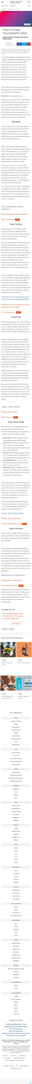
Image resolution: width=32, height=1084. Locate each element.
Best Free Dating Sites (16, 1031)
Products (16, 977)
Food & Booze (16, 730)
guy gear (11, 629)
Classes (16, 971)
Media (16, 1002)
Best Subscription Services (16, 969)
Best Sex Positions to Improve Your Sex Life (16, 1033)
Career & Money (16, 721)
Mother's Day (16, 955)
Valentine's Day (16, 958)
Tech (16, 742)
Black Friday (16, 745)
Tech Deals (16, 899)
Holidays (16, 952)
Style (16, 802)
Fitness (16, 825)
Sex (16, 749)
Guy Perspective (16, 999)
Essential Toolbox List (11, 618)
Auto (16, 870)
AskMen (16, 2)
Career (16, 907)
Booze (16, 985)
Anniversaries (16, 943)
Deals (16, 887)
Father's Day (16, 949)
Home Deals (16, 893)
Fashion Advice (16, 808)
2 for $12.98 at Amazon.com (11, 524)
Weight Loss (16, 837)
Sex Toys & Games (16, 758)
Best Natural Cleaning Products (23, 697)
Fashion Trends (16, 811)
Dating (16, 724)
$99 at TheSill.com (7, 219)
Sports (16, 1008)
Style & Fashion (16, 739)
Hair (16, 792)
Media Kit (5, 1055)
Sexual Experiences (16, 761)
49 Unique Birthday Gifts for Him (16, 1024)
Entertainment (16, 727)
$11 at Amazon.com (8, 312)
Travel (16, 859)
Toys (16, 857)
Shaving (16, 795)
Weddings (16, 961)
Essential (16, 873)
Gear (16, 844)
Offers (17, 1065)
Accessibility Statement (20, 1058)
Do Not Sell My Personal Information (15, 1060)
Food (16, 988)
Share (19, 44)
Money (16, 910)
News (16, 718)
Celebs (16, 996)
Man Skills (16, 867)
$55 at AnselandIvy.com (9, 585)
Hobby (16, 848)
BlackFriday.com (24, 1065)
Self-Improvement (16, 915)
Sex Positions (16, 752)
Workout (16, 840)
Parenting (16, 929)
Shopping (16, 814)
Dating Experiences (16, 775)
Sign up (29, 1)
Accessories (16, 805)
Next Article (16, 624)
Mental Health (16, 831)
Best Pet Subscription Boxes (13, 613)
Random (16, 879)
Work (16, 862)
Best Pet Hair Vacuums (23, 662)
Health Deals (16, 890)
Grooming (16, 786)
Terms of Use (4, 5)
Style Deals (16, 896)
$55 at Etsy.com (7, 417)
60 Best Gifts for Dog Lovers (13, 616)
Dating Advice (16, 772)
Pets (16, 932)
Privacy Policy (12, 5)
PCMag (12, 1065)
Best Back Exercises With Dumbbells (16, 1026)
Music (16, 1005)
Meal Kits (16, 974)
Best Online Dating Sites (16, 778)
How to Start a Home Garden (7, 663)
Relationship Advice (16, 781)
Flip (29, 44)
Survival (16, 882)
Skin (16, 798)
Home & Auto (11, 9)
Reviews (16, 965)
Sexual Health (16, 764)
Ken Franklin (8, 43)
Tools (16, 935)
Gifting (16, 940)
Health (16, 733)
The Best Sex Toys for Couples (16, 1035)
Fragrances (16, 789)
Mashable (6, 1065)
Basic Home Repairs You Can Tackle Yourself (8, 697)
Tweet (24, 44)
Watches (16, 820)
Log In (29, 2)
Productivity (16, 913)
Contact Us (13, 1055)
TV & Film (16, 1014)
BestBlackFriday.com (16, 1068)
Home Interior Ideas (16, 96)
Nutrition (16, 834)
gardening (4, 629)
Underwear (16, 817)
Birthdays (16, 946)
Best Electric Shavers (16, 1029)
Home (18, 9)
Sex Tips (16, 755)
